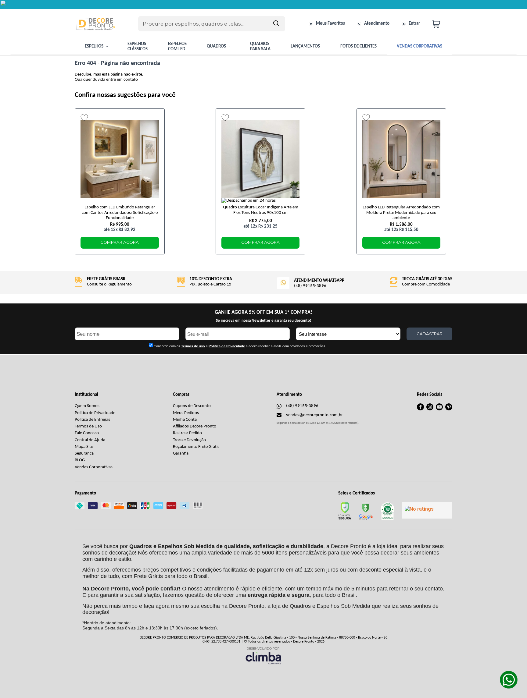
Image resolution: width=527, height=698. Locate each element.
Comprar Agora (119, 242)
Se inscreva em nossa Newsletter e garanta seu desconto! (263, 321)
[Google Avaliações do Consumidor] (427, 510)
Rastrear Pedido (187, 433)
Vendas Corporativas (94, 467)
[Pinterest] (448, 409)
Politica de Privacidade (227, 346)
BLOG (80, 460)
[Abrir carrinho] (440, 24)
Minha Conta (185, 419)
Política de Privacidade (95, 413)
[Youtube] (439, 409)
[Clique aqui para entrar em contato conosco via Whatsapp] (509, 680)
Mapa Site (84, 447)
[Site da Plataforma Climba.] (263, 655)
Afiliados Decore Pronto (194, 426)
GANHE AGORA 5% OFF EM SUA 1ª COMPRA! (263, 312)
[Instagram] (429, 409)
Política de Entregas (92, 419)
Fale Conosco (87, 433)
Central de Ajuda (90, 440)
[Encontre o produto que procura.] (276, 23)
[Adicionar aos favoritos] (84, 117)
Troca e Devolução (189, 440)
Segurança (84, 453)
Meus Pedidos (186, 413)
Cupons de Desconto (192, 406)
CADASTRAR (430, 333)
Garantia (180, 453)
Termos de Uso (88, 426)
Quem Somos (87, 406)
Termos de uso (193, 346)
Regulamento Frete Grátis (196, 447)
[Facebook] (420, 409)
